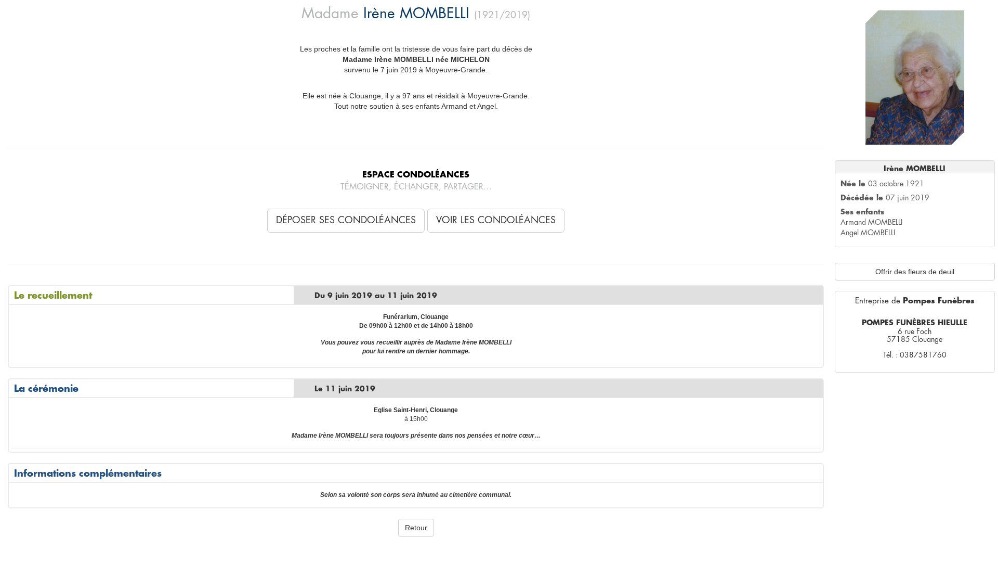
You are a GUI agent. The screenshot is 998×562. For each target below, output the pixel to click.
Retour (416, 527)
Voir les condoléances (496, 220)
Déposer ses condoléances (346, 220)
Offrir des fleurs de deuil (914, 271)
